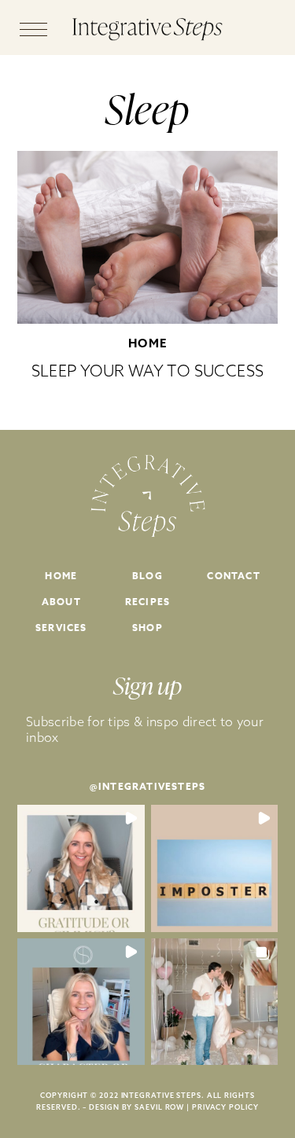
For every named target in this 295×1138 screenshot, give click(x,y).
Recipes (147, 601)
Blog (147, 575)
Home (148, 343)
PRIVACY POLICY (225, 1107)
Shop (147, 627)
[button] (81, 868)
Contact (233, 575)
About (61, 601)
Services (61, 627)
